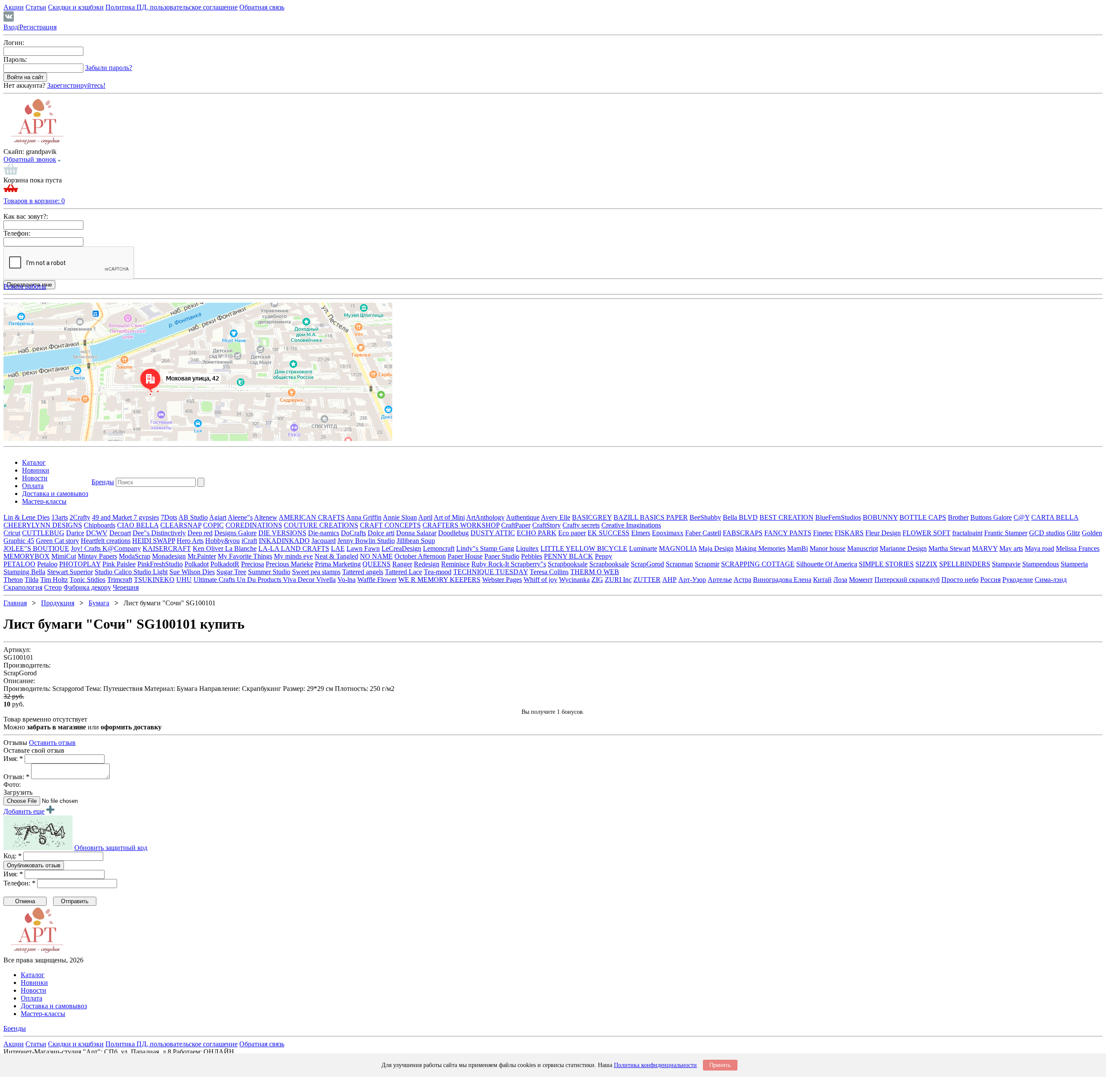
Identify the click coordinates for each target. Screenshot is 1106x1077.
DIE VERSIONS (282, 533)
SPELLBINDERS (964, 564)
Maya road (1039, 548)
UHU (184, 579)
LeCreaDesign (401, 548)
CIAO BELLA (138, 525)
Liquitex (527, 548)
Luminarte (643, 548)
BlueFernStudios (838, 517)
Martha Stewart (949, 548)
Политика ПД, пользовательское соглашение (171, 7)
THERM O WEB (594, 571)
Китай (822, 579)
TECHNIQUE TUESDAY (490, 571)
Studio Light (150, 571)
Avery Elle (555, 517)
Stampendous (1040, 564)
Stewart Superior (70, 571)
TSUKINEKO (154, 579)
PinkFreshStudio (160, 564)
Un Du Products (260, 579)
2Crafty (80, 517)
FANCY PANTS (787, 533)
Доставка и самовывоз (55, 493)
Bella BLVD (740, 517)
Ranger (402, 564)
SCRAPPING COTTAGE (758, 564)
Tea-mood (437, 571)
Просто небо (960, 579)
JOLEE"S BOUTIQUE (36, 548)
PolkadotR (224, 564)
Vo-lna (346, 579)
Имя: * (13, 758)
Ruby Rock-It (491, 564)
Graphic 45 (18, 540)
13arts (59, 517)
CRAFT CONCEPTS (390, 525)
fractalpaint (967, 533)
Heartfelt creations (105, 540)
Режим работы (24, 286)
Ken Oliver (209, 548)
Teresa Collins (549, 571)
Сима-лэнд (1051, 579)
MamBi (797, 548)
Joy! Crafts (86, 548)
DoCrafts (353, 533)
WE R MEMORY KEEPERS (439, 579)
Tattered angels (362, 571)
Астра (742, 579)
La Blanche (241, 548)
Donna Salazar (416, 533)
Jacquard (323, 540)
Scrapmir (707, 564)
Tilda (31, 579)
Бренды (103, 482)
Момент (861, 579)
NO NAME (376, 556)
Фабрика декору (87, 587)
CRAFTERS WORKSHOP (461, 525)
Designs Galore (235, 533)
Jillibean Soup (416, 540)
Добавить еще (23, 811)
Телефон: (16, 233)
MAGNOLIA (678, 548)
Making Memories (760, 548)
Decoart (120, 533)
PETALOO (19, 564)
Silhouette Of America (826, 564)
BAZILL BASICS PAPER (650, 517)
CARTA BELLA (1054, 517)
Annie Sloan (400, 517)
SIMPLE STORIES (886, 564)
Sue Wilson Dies (192, 571)
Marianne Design (903, 548)
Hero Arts (190, 540)
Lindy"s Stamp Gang (485, 548)
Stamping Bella (24, 571)
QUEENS (376, 564)
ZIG (597, 579)
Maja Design (716, 548)
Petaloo (47, 564)
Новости (35, 478)
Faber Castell (703, 533)
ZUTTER (647, 579)
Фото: (12, 784)
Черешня (126, 587)
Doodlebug (453, 533)
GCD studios (1047, 533)
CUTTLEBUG (43, 533)
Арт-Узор (692, 579)
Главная (15, 603)
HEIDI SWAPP (153, 540)
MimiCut (63, 556)
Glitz (1073, 533)
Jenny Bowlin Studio (366, 540)
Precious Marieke (289, 564)
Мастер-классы (44, 501)
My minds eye (293, 556)
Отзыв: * (16, 776)
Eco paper (572, 533)
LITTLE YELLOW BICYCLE (583, 548)
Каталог (34, 462)
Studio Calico (114, 571)
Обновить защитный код (110, 847)
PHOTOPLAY (80, 564)
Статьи (35, 7)
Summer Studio (269, 571)
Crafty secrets (581, 525)
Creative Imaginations (631, 525)
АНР (669, 579)
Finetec (823, 533)
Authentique (523, 517)
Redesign (426, 564)
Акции (13, 7)
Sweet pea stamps (316, 571)
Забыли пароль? (108, 67)
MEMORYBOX (26, 556)
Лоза (840, 579)
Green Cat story (57, 540)
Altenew (265, 517)
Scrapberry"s (528, 564)
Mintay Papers (97, 556)
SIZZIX (926, 564)
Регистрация (38, 27)
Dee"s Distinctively (159, 533)
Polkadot (196, 564)
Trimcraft (119, 579)
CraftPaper (516, 525)
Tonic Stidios (87, 579)
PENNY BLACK (568, 556)
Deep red (200, 533)
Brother (958, 517)
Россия (990, 579)
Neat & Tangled (336, 556)
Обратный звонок (29, 159)
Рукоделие (1017, 579)
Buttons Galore (991, 517)
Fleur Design (883, 533)
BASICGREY (592, 517)
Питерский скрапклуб (907, 579)
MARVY (985, 548)
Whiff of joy (540, 579)
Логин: (13, 42)
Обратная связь (261, 7)
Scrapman (679, 564)
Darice (75, 533)
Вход (10, 27)
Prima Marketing (338, 564)
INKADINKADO (284, 540)
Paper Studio (501, 556)
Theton (13, 579)
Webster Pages (502, 579)
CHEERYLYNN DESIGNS (42, 525)
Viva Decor (299, 579)
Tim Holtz (54, 579)
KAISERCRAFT (167, 548)
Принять (720, 1065)
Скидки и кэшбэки (76, 7)
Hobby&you (222, 540)
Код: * (12, 856)
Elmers (640, 533)
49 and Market (112, 517)
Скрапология (22, 587)
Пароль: (15, 59)
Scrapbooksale (568, 564)
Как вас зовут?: (25, 216)
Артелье (720, 579)
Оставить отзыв (52, 742)
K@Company (121, 548)
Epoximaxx (667, 533)
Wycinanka (574, 579)
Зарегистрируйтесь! (76, 85)
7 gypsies (146, 517)
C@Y (1022, 517)
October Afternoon (420, 556)
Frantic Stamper (1005, 533)
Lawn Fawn (363, 548)
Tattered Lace (403, 571)
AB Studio (193, 517)
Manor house (827, 548)
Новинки (35, 470)
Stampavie (1006, 564)
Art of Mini (449, 517)
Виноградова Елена (782, 579)
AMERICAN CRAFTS (312, 517)
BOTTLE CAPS (922, 517)
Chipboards (99, 525)
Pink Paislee (119, 564)
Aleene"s (240, 517)
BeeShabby (705, 517)
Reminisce (455, 564)
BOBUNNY (880, 517)
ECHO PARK (536, 533)
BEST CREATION (787, 517)
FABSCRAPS (743, 533)
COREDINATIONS (254, 525)
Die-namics (323, 533)
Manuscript (862, 548)
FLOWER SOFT (926, 533)
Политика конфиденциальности (655, 1065)
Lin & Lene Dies (26, 517)
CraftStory (546, 525)
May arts (1011, 548)
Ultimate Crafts (215, 579)
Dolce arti (381, 533)
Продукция (57, 603)
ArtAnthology (485, 517)
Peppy (603, 556)
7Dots (169, 517)
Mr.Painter (202, 556)
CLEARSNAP (180, 525)
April (425, 517)
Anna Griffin (363, 517)
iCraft (249, 540)
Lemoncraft (438, 548)
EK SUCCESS (608, 533)
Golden (1092, 533)
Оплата (33, 485)
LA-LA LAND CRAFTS (293, 548)
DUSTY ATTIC (492, 533)
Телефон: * (19, 883)
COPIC (213, 525)
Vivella (326, 579)
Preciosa (252, 564)
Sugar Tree (231, 571)
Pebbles (531, 556)
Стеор (53, 587)
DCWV (97, 533)
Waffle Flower (377, 579)
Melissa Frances (1078, 548)
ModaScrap (134, 556)
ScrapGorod (647, 564)
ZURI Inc (618, 579)
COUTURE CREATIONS (321, 525)
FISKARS (849, 533)
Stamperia (1074, 564)
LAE (338, 548)
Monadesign (169, 556)
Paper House (465, 556)
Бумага (99, 603)
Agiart (217, 517)
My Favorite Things (245, 556)
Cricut (11, 533)
